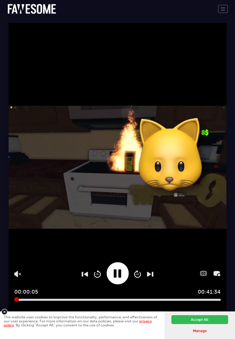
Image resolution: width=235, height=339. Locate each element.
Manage (200, 331)
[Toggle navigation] (223, 9)
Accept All (199, 319)
